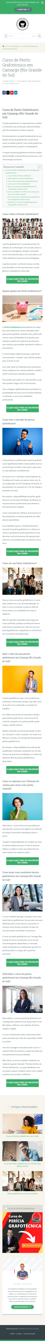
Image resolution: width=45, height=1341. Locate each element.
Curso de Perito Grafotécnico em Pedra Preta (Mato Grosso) (22, 1164)
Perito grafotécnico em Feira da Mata (22, 1193)
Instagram (19, 1333)
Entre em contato (21, 1307)
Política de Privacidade (29, 1333)
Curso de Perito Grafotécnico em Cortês (22, 1136)
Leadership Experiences (12, 1328)
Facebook (12, 1333)
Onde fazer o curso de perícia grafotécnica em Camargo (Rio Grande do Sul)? (22, 203)
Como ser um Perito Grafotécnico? (19, 184)
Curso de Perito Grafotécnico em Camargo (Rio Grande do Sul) (22, 171)
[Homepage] (22, 24)
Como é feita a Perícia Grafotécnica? (19, 176)
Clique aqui (22, 9)
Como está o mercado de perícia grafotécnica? (23, 181)
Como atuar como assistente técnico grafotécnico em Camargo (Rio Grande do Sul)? (24, 198)
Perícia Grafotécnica (12, 83)
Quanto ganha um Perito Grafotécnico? (20, 178)
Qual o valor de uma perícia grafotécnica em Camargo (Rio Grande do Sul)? (22, 188)
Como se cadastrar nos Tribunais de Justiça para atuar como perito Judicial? (23, 193)
